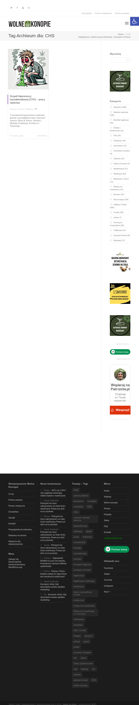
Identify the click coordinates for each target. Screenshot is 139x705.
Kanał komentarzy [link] (16, 564)
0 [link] (34, 109)
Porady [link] (117, 212)
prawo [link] (116, 217)
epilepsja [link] (78, 531)
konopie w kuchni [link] (82, 570)
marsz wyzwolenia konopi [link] (83, 593)
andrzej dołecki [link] (81, 495)
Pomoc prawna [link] (122, 13)
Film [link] (115, 136)
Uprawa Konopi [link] (120, 235)
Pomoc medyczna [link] (103, 13)
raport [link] (83, 658)
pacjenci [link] (89, 636)
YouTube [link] (108, 580)
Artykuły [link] (107, 497)
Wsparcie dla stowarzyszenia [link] (15, 542)
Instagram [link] (108, 586)
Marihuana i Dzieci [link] (121, 179)
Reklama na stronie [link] (17, 535)
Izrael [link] (76, 537)
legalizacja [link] (79, 575)
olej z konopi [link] (80, 630)
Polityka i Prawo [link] (120, 205)
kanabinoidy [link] (79, 542)
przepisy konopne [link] (82, 652)
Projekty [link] (107, 514)
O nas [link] (11, 494)
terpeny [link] (84, 669)
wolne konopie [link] (80, 685)
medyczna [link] (79, 600)
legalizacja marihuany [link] (84, 581)
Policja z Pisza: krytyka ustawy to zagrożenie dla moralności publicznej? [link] (53, 574)
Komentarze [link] (119, 146)
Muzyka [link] (117, 194)
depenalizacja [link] (80, 526)
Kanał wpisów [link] (14, 562)
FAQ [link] (106, 526)
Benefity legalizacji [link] (121, 120)
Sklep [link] (106, 520)
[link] (134, 21)
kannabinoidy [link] (80, 553)
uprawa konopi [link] (81, 680)
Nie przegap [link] (119, 199)
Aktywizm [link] (118, 107)
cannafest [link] (78, 506)
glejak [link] (89, 531)
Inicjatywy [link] (118, 141)
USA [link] (94, 680)
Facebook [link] (108, 568)
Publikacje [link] (29, 109)
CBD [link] (89, 506)
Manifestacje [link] (119, 169)
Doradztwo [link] (87, 13)
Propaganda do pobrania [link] (20, 529)
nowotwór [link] (78, 625)
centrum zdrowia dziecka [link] (82, 519)
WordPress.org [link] (15, 567)
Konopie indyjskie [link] (82, 564)
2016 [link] (76, 490)
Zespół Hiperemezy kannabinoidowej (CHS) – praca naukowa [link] (27, 99)
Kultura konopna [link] (120, 164)
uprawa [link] (77, 674)
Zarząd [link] (11, 518)
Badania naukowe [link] (17, 109)
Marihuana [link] (118, 174)
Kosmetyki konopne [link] (122, 151)
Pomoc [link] (107, 508)
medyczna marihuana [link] (84, 606)
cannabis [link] (91, 501)
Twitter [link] (107, 574)
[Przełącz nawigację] (127, 23)
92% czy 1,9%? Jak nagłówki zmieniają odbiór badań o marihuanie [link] (53, 493)
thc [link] (93, 669)
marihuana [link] (79, 586)
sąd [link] (75, 669)
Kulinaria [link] (117, 159)
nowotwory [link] (79, 619)
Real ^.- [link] (107, 592)
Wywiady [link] (117, 240)
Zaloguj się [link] (13, 559)
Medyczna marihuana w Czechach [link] (84, 612)
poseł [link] (86, 641)
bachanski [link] (79, 501)
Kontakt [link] (11, 523)
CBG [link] (76, 512)
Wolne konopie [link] (111, 502)
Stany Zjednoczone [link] (83, 663)
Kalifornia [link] (87, 537)
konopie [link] (77, 559)
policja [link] (77, 641)
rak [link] (75, 658)
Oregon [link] (77, 636)
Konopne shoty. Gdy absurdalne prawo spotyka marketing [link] (52, 587)
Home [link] (107, 491)
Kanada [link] (77, 548)
